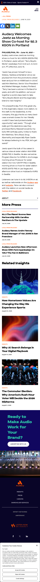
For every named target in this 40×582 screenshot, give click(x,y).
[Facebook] (2, 26)
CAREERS (20, 499)
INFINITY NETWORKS (20, 512)
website (9, 185)
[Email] (17, 26)
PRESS (20, 495)
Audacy (30, 182)
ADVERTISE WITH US (18, 444)
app (36, 182)
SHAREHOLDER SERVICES (20, 503)
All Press (7, 16)
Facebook (16, 191)
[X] (7, 26)
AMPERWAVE (20, 515)
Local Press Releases (10, 19)
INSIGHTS (20, 492)
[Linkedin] (12, 26)
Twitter (5, 191)
